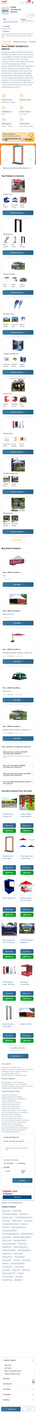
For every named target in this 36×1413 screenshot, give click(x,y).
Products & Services (20, 42)
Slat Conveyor (18, 1253)
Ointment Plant (7, 1257)
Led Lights (16, 1260)
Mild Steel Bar (7, 1247)
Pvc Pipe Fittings (8, 1276)
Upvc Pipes (18, 1276)
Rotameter (24, 1224)
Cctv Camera (26, 1260)
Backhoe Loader (8, 1217)
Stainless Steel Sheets (20, 1247)
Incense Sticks (19, 1267)
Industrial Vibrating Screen (11, 1224)
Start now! (17, 1197)
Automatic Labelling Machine (22, 1237)
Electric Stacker (17, 1220)
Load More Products (18, 1048)
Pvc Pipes (21, 1273)
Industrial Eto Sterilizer (9, 1230)
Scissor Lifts (28, 1220)
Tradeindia (4, 1202)
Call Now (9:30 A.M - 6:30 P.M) (13, 139)
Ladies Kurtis (7, 1260)
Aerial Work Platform (20, 1240)
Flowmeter (6, 1227)
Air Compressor (7, 1267)
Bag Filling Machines (24, 1250)
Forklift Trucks (17, 1211)
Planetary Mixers (19, 1257)
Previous (6, 159)
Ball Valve (6, 1263)
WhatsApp (28, 139)
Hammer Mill (6, 1237)
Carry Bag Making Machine (23, 1217)
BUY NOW (17, 584)
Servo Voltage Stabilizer (10, 1214)
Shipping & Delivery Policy (12, 1374)
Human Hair (6, 1211)
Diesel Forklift (7, 1240)
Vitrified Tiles (26, 1270)
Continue (22, 1180)
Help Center (8, 1365)
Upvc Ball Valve (7, 1280)
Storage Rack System (9, 1243)
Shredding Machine (27, 1234)
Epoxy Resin (22, 1243)
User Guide (7, 1368)
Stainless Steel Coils (9, 1273)
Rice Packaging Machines (10, 1234)
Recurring (21, 1163)
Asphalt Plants (7, 1253)
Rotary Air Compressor (19, 1227)
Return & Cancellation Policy (13, 1371)
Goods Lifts (16, 1270)
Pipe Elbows (18, 1280)
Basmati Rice (24, 1214)
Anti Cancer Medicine (17, 1263)
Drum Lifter (6, 1220)
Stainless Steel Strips (9, 1250)
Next (29, 159)
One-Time (10, 1163)
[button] (30, 15)
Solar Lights (6, 1270)
